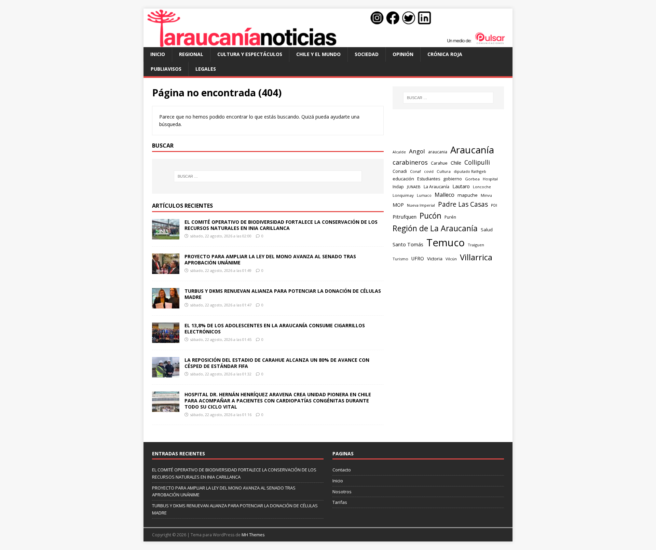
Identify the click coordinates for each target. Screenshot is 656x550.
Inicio (157, 54)
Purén (450, 217)
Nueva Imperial (421, 205)
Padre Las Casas (463, 204)
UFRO (417, 258)
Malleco (444, 194)
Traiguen (476, 244)
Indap (398, 187)
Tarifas (339, 502)
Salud (487, 229)
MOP (398, 205)
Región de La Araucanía (435, 228)
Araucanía (472, 149)
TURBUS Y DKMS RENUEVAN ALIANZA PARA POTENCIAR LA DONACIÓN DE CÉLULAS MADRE (282, 294)
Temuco (445, 242)
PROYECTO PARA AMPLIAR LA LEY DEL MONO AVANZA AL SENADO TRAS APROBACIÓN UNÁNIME (270, 259)
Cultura (444, 171)
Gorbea (472, 178)
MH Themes (253, 535)
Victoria (434, 259)
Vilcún (451, 258)
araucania (437, 152)
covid (429, 171)
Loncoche (482, 186)
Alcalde (399, 152)
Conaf (415, 171)
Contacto (341, 470)
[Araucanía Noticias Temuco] (328, 43)
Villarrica (476, 257)
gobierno (452, 179)
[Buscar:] (268, 176)
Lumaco (424, 195)
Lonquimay (403, 195)
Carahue (439, 163)
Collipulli (477, 162)
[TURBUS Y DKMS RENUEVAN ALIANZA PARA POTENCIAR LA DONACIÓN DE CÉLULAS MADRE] (165, 304)
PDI (494, 205)
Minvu (486, 195)
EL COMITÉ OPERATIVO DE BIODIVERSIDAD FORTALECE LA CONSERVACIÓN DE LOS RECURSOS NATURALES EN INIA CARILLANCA (281, 225)
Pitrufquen (404, 216)
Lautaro (461, 186)
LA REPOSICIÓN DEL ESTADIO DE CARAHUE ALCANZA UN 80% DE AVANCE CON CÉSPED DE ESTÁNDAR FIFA (276, 363)
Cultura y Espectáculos (249, 54)
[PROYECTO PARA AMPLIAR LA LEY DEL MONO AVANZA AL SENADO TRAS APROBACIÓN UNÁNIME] (165, 269)
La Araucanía (436, 187)
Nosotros (342, 492)
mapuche (467, 195)
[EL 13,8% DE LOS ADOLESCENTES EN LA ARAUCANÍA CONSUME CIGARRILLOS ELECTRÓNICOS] (165, 338)
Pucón (430, 215)
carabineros (410, 162)
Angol (417, 151)
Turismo (400, 258)
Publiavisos (166, 69)
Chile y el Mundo (318, 54)
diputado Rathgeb (470, 171)
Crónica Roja (444, 54)
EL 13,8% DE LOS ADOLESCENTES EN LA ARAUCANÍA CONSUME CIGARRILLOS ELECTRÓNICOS (274, 328)
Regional (191, 54)
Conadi (400, 171)
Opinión (403, 54)
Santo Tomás (408, 244)
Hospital (490, 178)
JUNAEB (414, 186)
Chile (456, 162)
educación (403, 179)
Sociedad (367, 54)
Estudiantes (428, 179)
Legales (205, 69)
